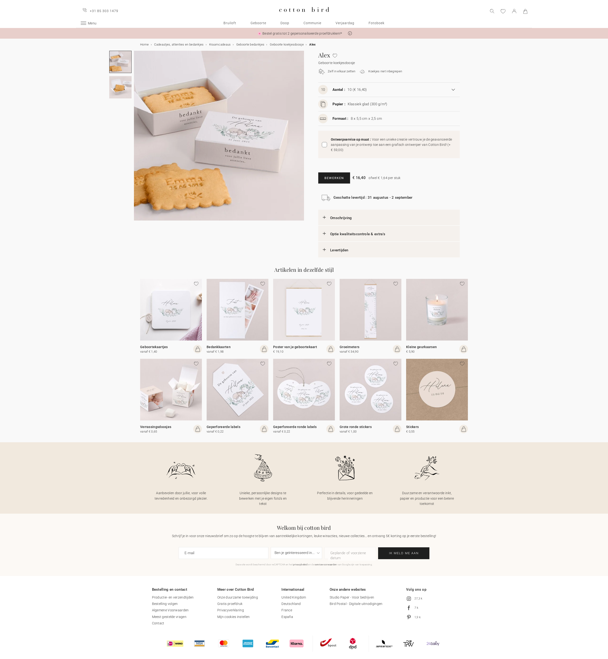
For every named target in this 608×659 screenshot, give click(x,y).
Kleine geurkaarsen (421, 347)
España (287, 617)
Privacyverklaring (230, 610)
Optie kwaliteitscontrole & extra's (357, 234)
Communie (312, 23)
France (286, 610)
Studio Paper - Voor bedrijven (352, 597)
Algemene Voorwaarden (170, 610)
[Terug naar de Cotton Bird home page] (304, 15)
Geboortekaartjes (154, 347)
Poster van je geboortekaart (295, 347)
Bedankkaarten (219, 347)
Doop (284, 23)
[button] (350, 33)
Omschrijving (341, 218)
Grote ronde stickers (356, 427)
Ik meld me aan (404, 553)
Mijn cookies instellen (233, 617)
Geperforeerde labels (223, 427)
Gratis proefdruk (230, 604)
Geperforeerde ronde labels (295, 427)
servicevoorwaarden (326, 564)
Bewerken (334, 178)
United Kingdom (293, 597)
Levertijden (339, 250)
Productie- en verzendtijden (173, 597)
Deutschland (291, 604)
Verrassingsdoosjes (155, 427)
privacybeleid (300, 564)
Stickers (412, 427)
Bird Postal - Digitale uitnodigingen (356, 604)
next (137, 138)
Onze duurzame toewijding (237, 597)
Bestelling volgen (165, 604)
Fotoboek (377, 23)
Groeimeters (349, 347)
